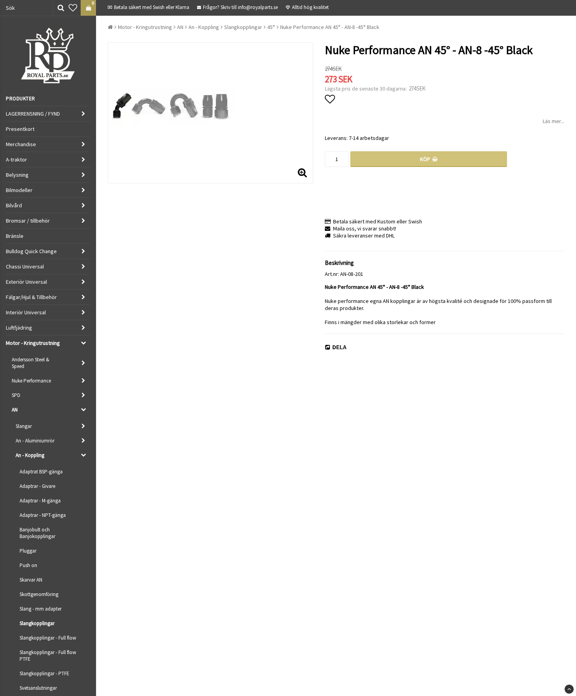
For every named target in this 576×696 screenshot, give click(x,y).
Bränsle (15, 235)
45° (271, 27)
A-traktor (16, 159)
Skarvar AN (31, 579)
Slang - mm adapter (41, 608)
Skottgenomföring (39, 594)
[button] (73, 8)
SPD (16, 395)
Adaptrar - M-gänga (40, 500)
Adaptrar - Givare (37, 486)
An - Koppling (30, 455)
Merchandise (21, 144)
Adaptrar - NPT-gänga (43, 515)
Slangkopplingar (37, 623)
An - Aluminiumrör (35, 440)
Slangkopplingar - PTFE (44, 673)
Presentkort (20, 128)
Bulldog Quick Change (31, 251)
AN (15, 409)
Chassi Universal (25, 266)
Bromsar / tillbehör (28, 220)
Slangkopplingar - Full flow (48, 637)
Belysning (17, 174)
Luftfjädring (19, 327)
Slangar (24, 426)
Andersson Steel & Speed (30, 363)
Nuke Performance (31, 380)
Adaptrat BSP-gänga (41, 471)
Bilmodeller (19, 190)
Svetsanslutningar (38, 688)
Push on (28, 565)
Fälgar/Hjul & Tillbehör (31, 297)
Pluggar (28, 550)
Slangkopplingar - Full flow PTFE (48, 655)
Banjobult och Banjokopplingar (37, 533)
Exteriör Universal (26, 281)
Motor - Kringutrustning (33, 342)
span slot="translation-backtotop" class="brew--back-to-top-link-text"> (569, 689)
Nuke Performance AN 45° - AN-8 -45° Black (329, 27)
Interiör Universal (26, 312)
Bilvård (14, 205)
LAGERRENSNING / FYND (33, 113)
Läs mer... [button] (553, 121)
